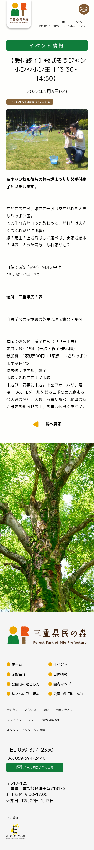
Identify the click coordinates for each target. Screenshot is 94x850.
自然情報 (60, 674)
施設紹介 (19, 674)
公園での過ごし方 (26, 683)
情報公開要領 (51, 720)
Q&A (45, 709)
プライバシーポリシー (21, 720)
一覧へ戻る (50, 424)
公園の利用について (69, 693)
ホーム (66, 22)
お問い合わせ (64, 709)
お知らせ (12, 709)
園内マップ (62, 683)
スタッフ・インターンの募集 (25, 730)
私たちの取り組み (26, 693)
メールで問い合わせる (38, 767)
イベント (80, 22)
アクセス (30, 709)
